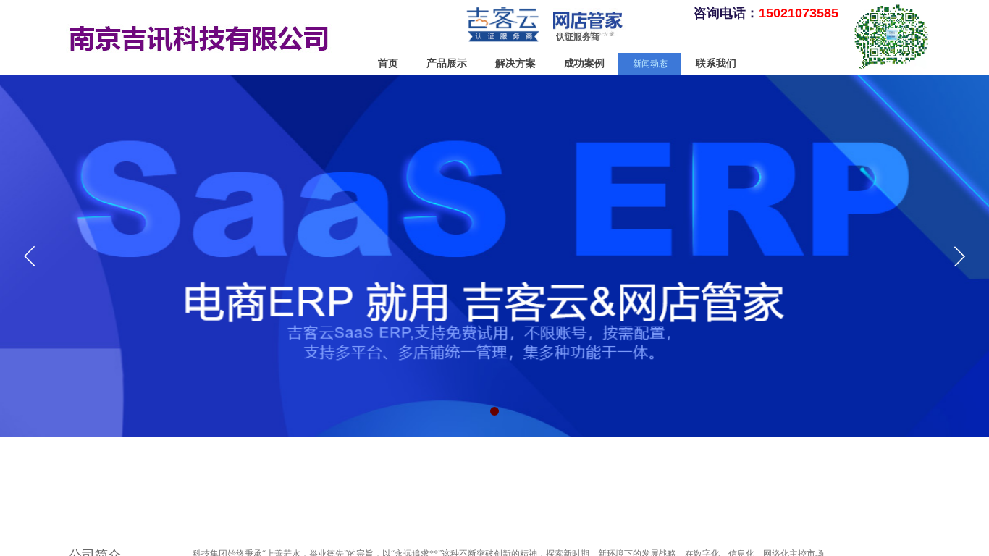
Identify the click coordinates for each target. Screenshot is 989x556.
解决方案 (515, 63)
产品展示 (446, 63)
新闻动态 (650, 64)
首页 (388, 63)
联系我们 (716, 63)
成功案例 (584, 63)
